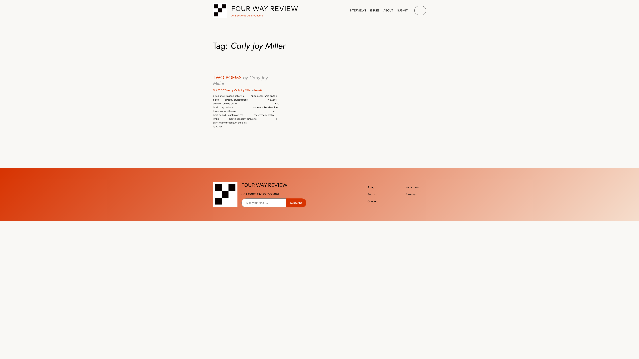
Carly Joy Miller (242, 90)
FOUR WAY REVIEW (265, 8)
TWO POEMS (240, 80)
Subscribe (296, 203)
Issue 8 (258, 90)
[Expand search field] (420, 10)
